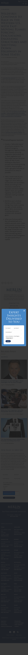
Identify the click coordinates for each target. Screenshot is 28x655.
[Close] (24, 311)
